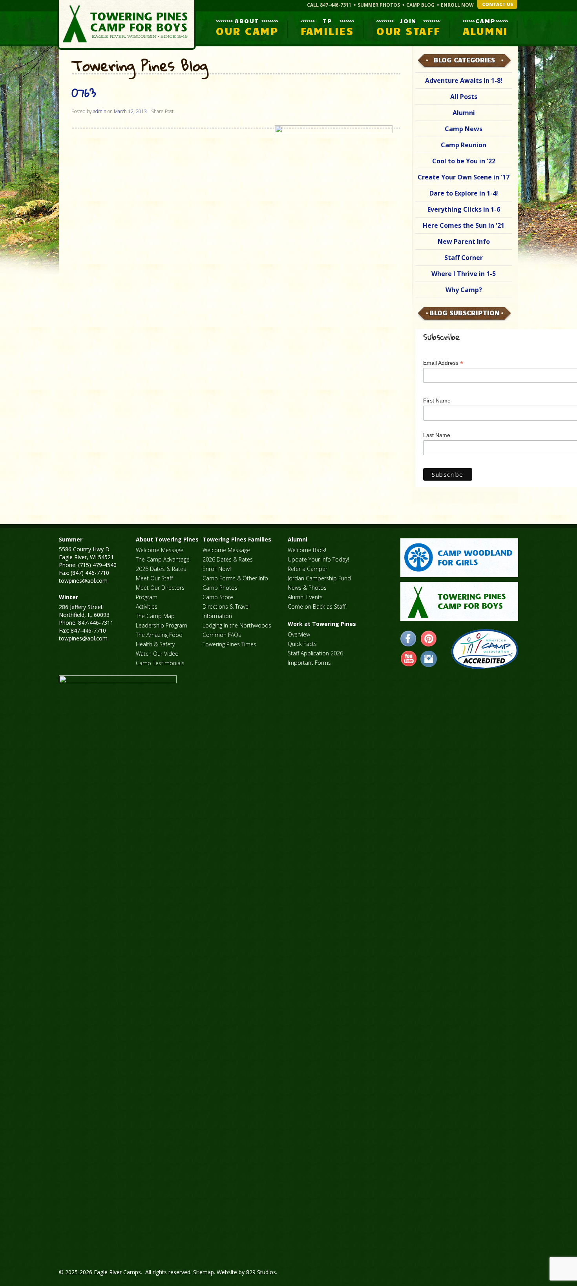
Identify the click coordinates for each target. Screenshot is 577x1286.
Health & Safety (155, 644)
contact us (497, 4)
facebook (408, 639)
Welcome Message (159, 550)
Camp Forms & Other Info (235, 578)
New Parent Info (464, 241)
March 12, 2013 (130, 111)
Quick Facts (302, 644)
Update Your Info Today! (318, 559)
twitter (428, 659)
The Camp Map (155, 616)
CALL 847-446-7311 (329, 5)
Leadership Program (161, 625)
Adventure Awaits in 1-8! (463, 80)
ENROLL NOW (457, 5)
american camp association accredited (484, 649)
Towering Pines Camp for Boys (126, 25)
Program (146, 597)
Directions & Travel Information (226, 611)
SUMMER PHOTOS (379, 5)
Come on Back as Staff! (317, 606)
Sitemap (203, 1272)
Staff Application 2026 (315, 653)
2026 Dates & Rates (161, 569)
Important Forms (309, 662)
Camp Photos (220, 587)
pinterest (428, 639)
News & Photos (307, 587)
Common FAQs (222, 634)
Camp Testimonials (160, 663)
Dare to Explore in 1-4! (463, 193)
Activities (146, 606)
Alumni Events (305, 597)
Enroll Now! (217, 569)
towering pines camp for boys (459, 601)
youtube (408, 659)
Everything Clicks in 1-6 (463, 209)
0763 (83, 92)
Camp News (463, 128)
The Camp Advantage (163, 559)
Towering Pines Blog (139, 66)
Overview (299, 634)
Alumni (464, 112)
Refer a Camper (307, 569)
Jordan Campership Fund (319, 578)
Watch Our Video (157, 653)
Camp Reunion (463, 145)
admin (99, 111)
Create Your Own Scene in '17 (463, 177)
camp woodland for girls (459, 557)
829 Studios (261, 1272)
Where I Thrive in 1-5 (463, 273)
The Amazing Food (159, 634)
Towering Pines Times (229, 644)
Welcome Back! (307, 550)
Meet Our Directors (160, 587)
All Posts (463, 96)
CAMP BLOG (420, 5)
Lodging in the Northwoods (237, 625)
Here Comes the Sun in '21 (463, 225)
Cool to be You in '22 (463, 161)
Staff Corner (463, 257)
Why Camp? (464, 289)
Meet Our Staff (154, 578)
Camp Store (218, 597)
